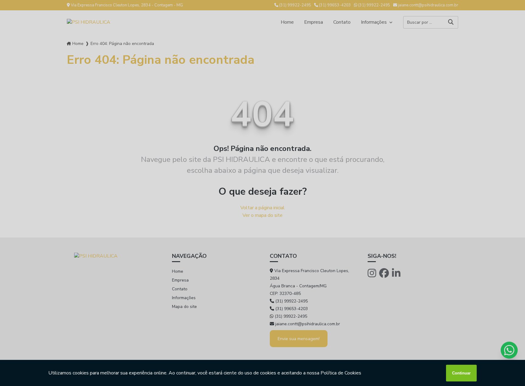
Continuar (461, 373)
